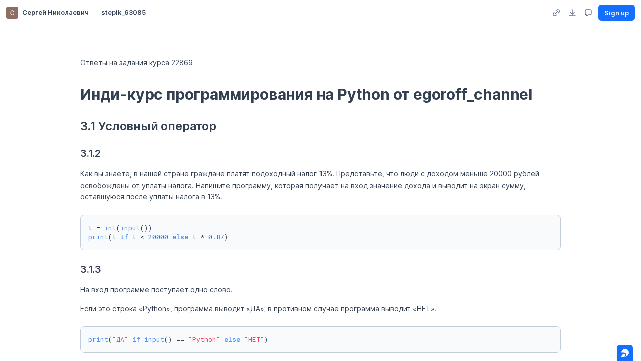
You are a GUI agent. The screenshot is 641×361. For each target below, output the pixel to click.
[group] (556, 13)
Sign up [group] (616, 13)
